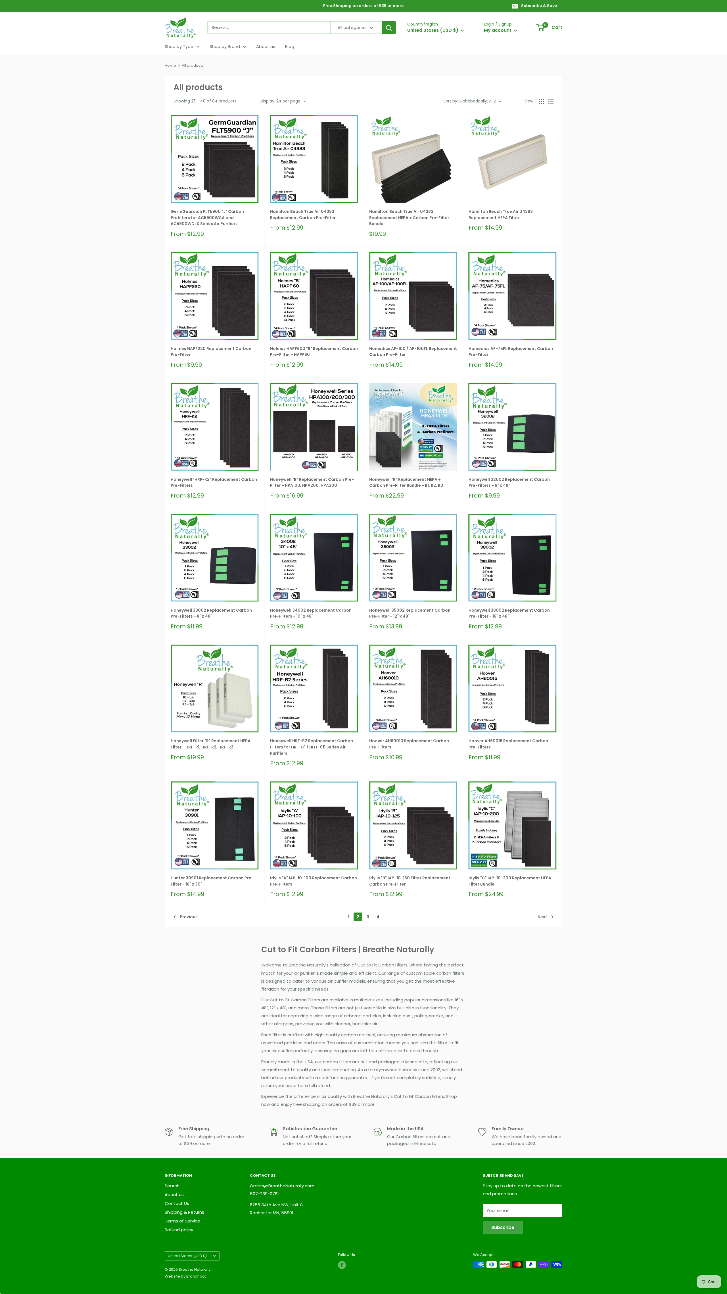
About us (265, 46)
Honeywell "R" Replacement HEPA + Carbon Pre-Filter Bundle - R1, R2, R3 (406, 482)
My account (498, 30)
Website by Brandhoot (185, 1276)
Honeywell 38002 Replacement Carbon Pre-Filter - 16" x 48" (509, 613)
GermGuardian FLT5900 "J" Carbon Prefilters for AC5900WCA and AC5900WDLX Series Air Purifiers (207, 217)
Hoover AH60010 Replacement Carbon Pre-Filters (409, 744)
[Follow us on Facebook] (342, 1265)
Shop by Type (179, 46)
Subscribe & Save (539, 6)
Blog (289, 46)
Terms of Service (182, 1221)
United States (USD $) (187, 1255)
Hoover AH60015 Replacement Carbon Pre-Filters (508, 744)
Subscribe (502, 1227)
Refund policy (179, 1230)
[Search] (389, 27)
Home (170, 65)
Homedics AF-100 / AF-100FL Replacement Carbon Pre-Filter (413, 352)
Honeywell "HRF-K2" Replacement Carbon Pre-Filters (214, 482)
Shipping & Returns (184, 1212)
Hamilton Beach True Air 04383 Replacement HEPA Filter (501, 215)
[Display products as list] (550, 101)
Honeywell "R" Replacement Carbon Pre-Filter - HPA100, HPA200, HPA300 (312, 482)
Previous (189, 917)
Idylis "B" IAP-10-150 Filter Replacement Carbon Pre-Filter (409, 881)
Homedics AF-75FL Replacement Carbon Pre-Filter (511, 352)
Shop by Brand (225, 46)
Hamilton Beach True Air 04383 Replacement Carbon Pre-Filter (303, 215)
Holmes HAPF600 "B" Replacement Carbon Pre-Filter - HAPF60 (314, 352)
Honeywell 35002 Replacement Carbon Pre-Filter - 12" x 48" (409, 613)
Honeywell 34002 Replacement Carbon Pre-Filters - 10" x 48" (311, 613)
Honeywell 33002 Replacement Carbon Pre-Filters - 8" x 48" (211, 613)
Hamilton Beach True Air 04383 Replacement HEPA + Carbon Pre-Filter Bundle (409, 217)
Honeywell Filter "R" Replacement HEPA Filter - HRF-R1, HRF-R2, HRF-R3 (210, 744)
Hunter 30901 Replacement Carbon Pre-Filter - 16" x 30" (212, 881)
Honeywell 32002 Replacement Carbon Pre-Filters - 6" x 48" (509, 482)
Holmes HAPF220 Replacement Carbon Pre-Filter (211, 352)
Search (172, 1186)
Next (542, 917)
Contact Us (177, 1203)
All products (193, 65)
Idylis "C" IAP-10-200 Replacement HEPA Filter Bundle (510, 881)
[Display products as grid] (541, 101)
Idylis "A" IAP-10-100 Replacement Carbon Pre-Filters (313, 881)
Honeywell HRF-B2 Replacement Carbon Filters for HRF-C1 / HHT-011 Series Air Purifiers (311, 747)
